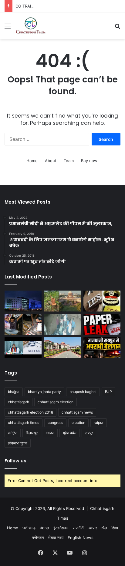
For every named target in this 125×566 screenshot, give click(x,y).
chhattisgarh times (23, 422)
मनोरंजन (38, 537)
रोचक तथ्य (55, 537)
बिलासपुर (32, 433)
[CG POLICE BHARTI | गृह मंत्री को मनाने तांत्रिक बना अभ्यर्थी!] (23, 324)
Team (69, 160)
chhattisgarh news (77, 412)
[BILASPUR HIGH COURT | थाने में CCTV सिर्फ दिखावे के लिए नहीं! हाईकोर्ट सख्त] (62, 347)
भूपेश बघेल (69, 433)
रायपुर (89, 433)
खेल (104, 527)
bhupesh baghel (82, 391)
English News (80, 537)
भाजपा (50, 433)
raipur (98, 422)
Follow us (15, 461)
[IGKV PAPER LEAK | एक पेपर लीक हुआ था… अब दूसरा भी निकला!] (101, 324)
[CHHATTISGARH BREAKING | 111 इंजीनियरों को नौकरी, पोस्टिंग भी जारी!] (23, 301)
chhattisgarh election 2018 (30, 412)
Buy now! (90, 160)
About (50, 160)
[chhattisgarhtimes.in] (30, 26)
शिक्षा (114, 527)
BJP (108, 391)
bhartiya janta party (44, 391)
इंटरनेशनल (61, 527)
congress (55, 422)
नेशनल (44, 527)
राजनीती (78, 527)
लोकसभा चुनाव (17, 443)
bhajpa (13, 391)
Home (32, 160)
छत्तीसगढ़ (28, 527)
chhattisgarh (18, 402)
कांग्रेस (12, 433)
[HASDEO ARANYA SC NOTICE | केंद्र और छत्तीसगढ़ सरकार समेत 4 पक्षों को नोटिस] (62, 301)
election (78, 422)
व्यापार (93, 527)
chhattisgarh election (55, 402)
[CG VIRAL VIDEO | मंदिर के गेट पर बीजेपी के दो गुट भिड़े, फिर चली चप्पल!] (62, 324)
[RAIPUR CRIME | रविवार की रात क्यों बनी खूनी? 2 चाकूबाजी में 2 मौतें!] (101, 347)
